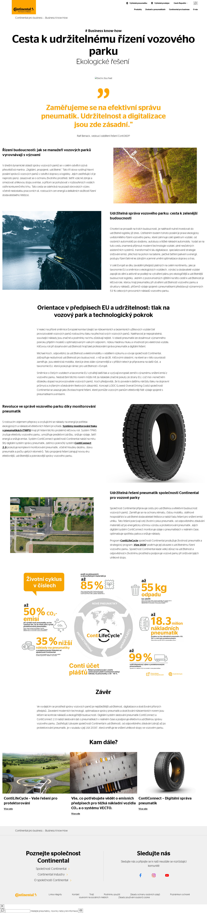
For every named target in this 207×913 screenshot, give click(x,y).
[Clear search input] (80, 911)
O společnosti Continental (51, 880)
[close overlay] (2, 906)
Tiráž (91, 894)
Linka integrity (55, 894)
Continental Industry (51, 874)
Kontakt (75, 894)
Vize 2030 (140, 545)
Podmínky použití (112, 894)
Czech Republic (180, 3)
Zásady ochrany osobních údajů (145, 894)
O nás (195, 9)
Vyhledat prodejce (161, 3)
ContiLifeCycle (129, 540)
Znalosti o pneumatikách (155, 9)
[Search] (2, 910)
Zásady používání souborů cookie (134, 897)
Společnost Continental (51, 868)
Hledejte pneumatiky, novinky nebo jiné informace (54, 911)
